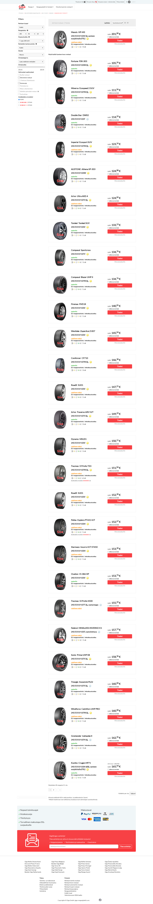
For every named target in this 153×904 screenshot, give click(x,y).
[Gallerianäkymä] (127, 23)
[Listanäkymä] (125, 23)
